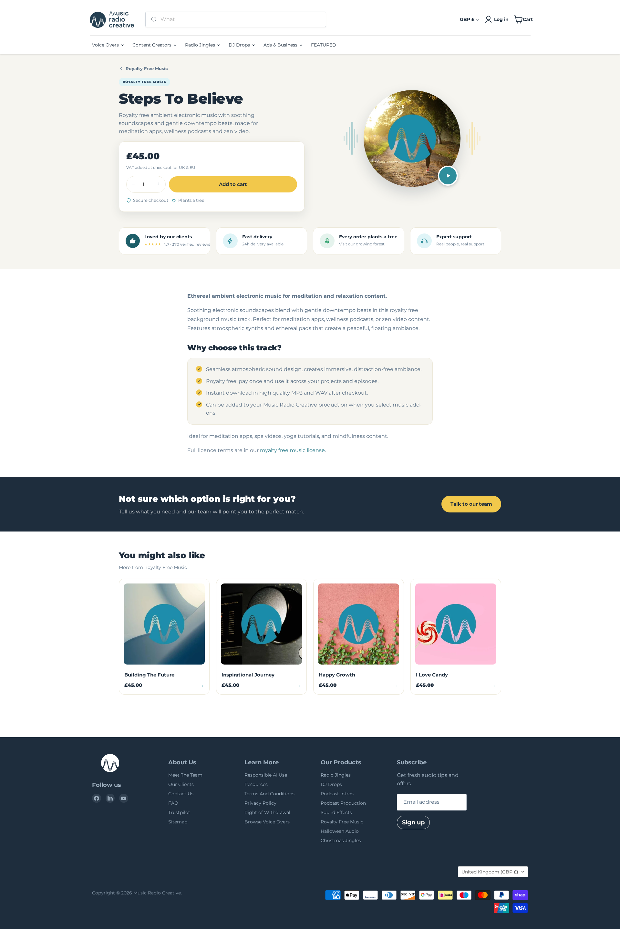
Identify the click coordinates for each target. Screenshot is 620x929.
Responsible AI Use (265, 775)
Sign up (413, 822)
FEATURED (323, 45)
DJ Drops (240, 45)
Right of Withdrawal (267, 812)
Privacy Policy (260, 803)
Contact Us (180, 794)
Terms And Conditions (269, 794)
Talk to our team (471, 504)
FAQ (173, 803)
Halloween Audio (340, 831)
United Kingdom (489, 872)
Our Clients (181, 784)
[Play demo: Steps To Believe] (448, 176)
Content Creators (152, 45)
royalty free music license (292, 450)
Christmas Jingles (341, 840)
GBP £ (467, 19)
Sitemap (177, 822)
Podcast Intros (337, 794)
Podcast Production (343, 803)
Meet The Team (185, 775)
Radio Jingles (200, 45)
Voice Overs (106, 45)
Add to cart (233, 184)
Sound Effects (336, 812)
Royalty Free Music (147, 68)
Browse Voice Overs (267, 822)
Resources (256, 784)
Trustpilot (179, 812)
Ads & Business (281, 45)
